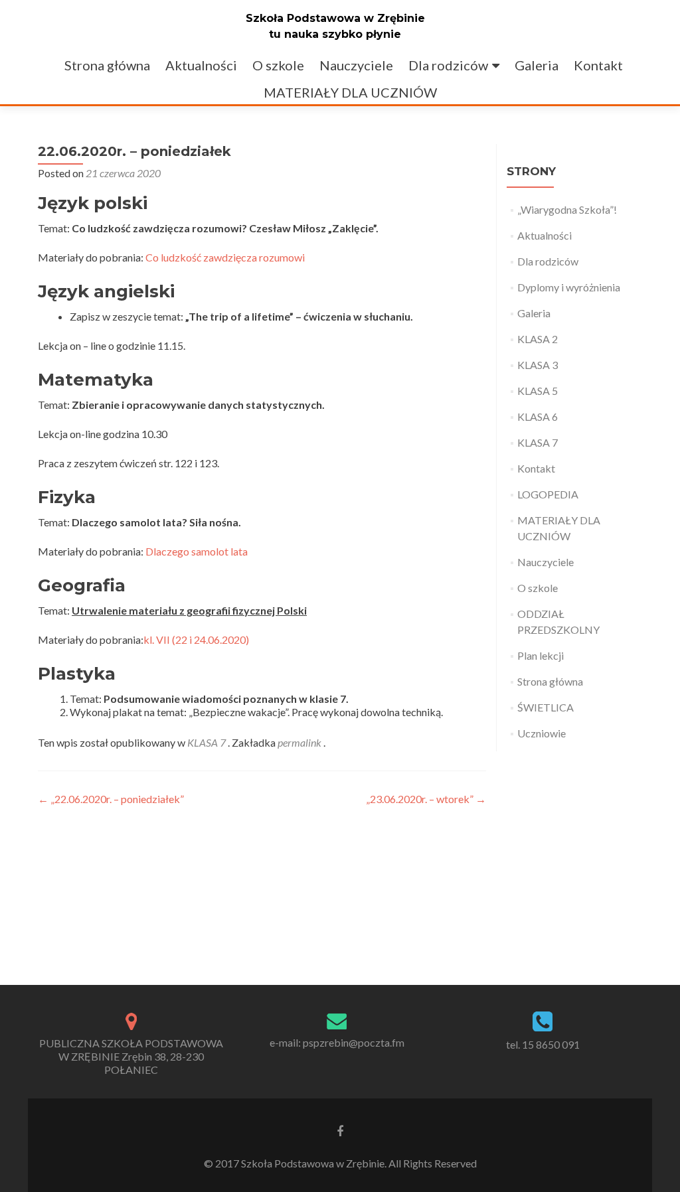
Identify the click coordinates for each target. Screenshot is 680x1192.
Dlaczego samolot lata (196, 551)
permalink (300, 742)
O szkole (278, 65)
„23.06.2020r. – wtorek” (426, 798)
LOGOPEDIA (547, 494)
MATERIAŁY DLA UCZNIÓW (350, 92)
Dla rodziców (448, 65)
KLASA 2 (537, 339)
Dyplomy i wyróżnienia (568, 287)
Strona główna (107, 65)
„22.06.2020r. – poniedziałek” (111, 798)
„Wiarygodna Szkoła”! (567, 209)
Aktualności (201, 65)
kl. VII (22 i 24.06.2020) (196, 639)
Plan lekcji (540, 655)
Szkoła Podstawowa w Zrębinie (335, 18)
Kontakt (598, 65)
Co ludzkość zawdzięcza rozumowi (225, 257)
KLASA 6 (537, 416)
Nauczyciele (356, 65)
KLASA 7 (206, 742)
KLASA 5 (537, 390)
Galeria (536, 65)
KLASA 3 (537, 364)
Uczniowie (541, 733)
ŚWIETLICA (545, 707)
